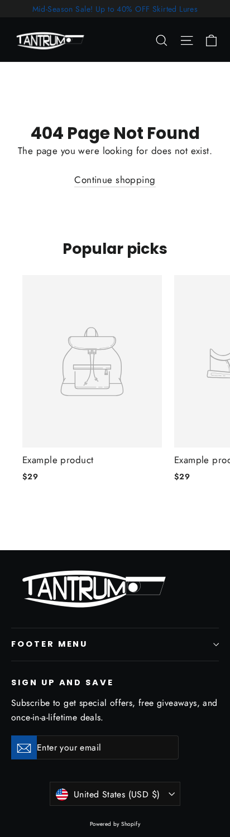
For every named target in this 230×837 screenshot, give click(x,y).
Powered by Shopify (115, 824)
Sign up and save (62, 682)
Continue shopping (114, 179)
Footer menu (49, 644)
